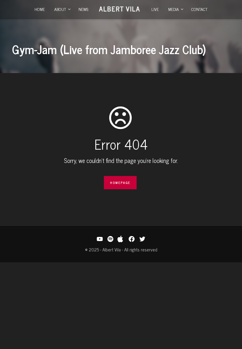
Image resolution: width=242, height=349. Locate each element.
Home (40, 9)
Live (155, 9)
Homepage (120, 182)
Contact (199, 9)
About (60, 9)
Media (173, 9)
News (83, 9)
